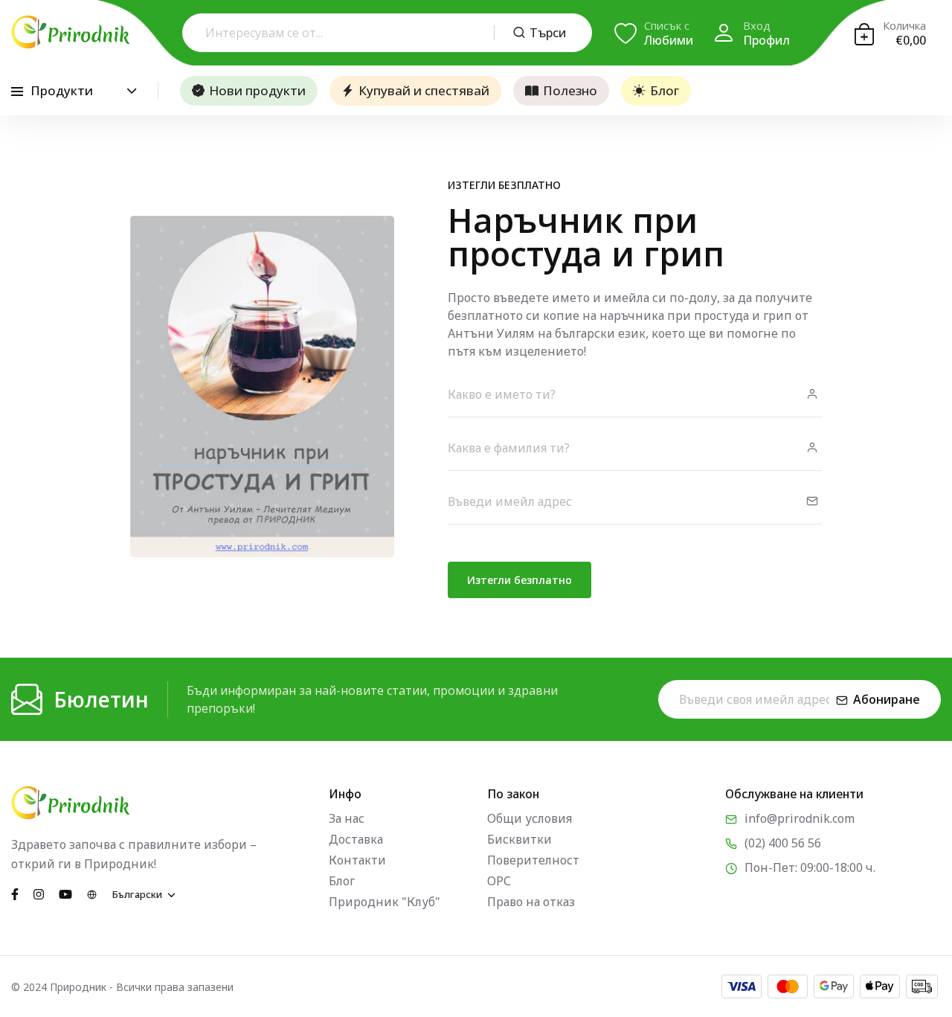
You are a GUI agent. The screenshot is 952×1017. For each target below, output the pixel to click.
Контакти (357, 860)
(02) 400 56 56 (782, 843)
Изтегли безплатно (519, 580)
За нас (346, 818)
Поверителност (533, 860)
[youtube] (65, 893)
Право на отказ (531, 902)
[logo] (70, 32)
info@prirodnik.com (799, 818)
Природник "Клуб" (384, 902)
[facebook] (15, 893)
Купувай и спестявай (423, 90)
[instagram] (38, 893)
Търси (548, 33)
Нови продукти (257, 90)
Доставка (356, 839)
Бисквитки (519, 839)
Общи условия (529, 818)
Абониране (886, 699)
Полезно (570, 90)
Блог (664, 90)
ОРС (499, 881)
